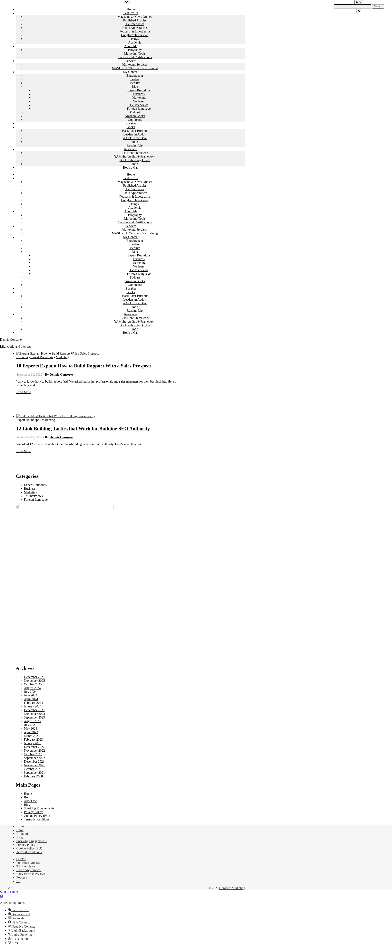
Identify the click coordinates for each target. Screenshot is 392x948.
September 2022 (34, 758)
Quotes (21, 859)
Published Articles (134, 20)
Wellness (139, 101)
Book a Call (130, 167)
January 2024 (32, 706)
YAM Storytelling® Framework (134, 156)
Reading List (135, 145)
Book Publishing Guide (135, 160)
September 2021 (34, 772)
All (18, 881)
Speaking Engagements (39, 808)
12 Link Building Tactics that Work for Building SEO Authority (83, 428)
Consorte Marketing (232, 888)
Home (131, 9)
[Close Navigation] (358, 11)
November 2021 (34, 765)
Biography (135, 49)
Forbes (134, 79)
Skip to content (9, 891)
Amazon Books (135, 116)
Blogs (135, 38)
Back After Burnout (135, 130)
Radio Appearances (134, 27)
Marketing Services (134, 64)
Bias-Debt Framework (134, 152)
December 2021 (34, 761)
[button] (1, 896)
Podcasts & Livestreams (134, 31)
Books (131, 127)
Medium (134, 83)
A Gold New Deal (135, 138)
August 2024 (32, 688)
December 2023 (34, 710)
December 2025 (34, 677)
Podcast (135, 112)
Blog (135, 86)
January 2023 (32, 743)
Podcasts (22, 877)
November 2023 (34, 713)
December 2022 (34, 747)
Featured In (130, 13)
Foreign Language (139, 108)
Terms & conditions (36, 819)
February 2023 (33, 739)
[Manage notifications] (9, 939)
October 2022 (33, 754)
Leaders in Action (134, 134)
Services (130, 61)
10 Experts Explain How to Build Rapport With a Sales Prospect (83, 365)
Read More (23, 392)
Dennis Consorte (11, 339)
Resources (130, 149)
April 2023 (31, 732)
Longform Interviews (134, 35)
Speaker (131, 123)
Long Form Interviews (30, 873)
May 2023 (30, 728)
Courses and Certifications (135, 57)
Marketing (139, 97)
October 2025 (33, 684)
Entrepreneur (134, 75)
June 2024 (30, 695)
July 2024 (30, 691)
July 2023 (30, 724)
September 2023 (34, 717)
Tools (134, 141)
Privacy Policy (33, 812)
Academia (134, 42)
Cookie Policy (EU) (37, 815)
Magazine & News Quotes (135, 16)
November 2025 (34, 680)
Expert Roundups (139, 90)
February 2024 (33, 702)
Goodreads (135, 119)
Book (27, 797)
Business (139, 94)
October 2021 (33, 769)
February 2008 (33, 776)
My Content (130, 72)
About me (30, 801)
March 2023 (32, 736)
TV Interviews (134, 24)
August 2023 (32, 721)
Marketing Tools (134, 53)
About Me (130, 46)
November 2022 (34, 750)
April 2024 (31, 699)
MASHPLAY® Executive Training (135, 68)
